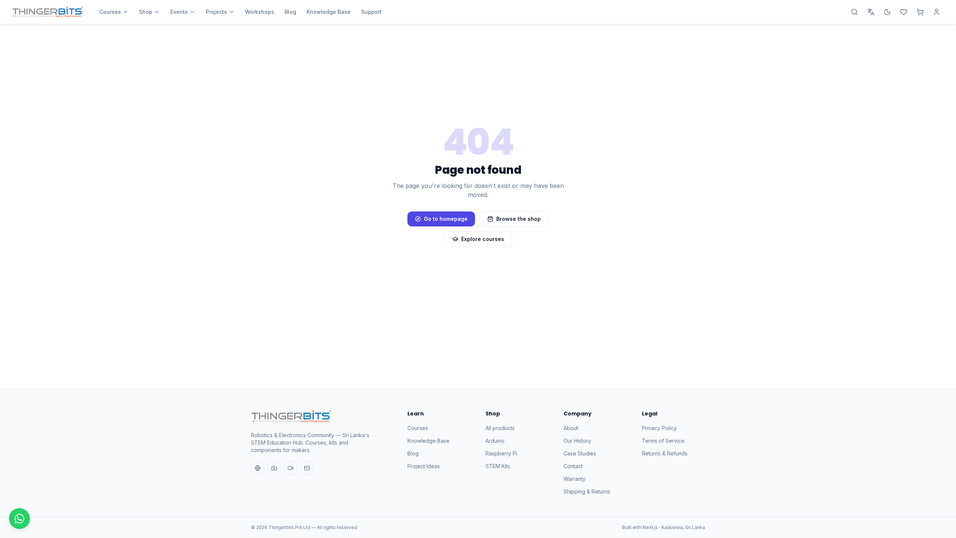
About (571, 428)
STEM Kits (497, 466)
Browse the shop (518, 219)
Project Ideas (423, 466)
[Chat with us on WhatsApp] (19, 518)
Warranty (575, 479)
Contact (573, 466)
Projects (216, 12)
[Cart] (920, 11)
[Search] (854, 11)
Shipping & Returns (587, 491)
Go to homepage (446, 219)
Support (371, 12)
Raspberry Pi (501, 453)
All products (500, 428)
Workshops (259, 12)
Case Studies (580, 453)
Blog (290, 12)
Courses (110, 12)
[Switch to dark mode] (887, 11)
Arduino (495, 440)
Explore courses (482, 239)
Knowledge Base (329, 12)
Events (179, 12)
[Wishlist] (903, 11)
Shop (145, 12)
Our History (577, 440)
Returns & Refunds (664, 453)
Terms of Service (663, 440)
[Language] (870, 11)
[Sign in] (936, 11)
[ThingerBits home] (47, 12)
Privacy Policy (659, 428)
